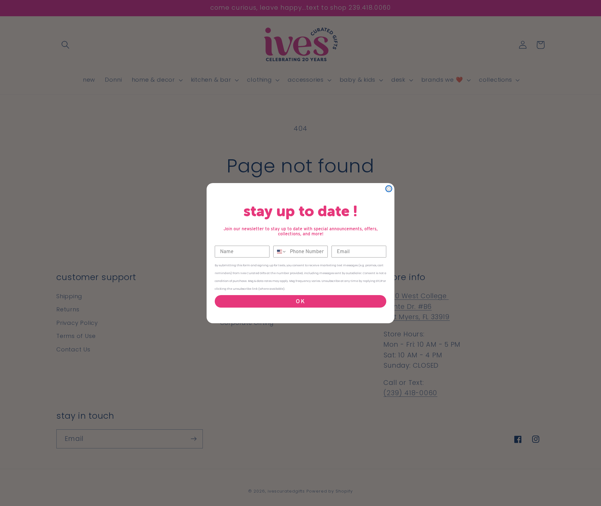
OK (301, 301)
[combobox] (280, 251)
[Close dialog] (389, 189)
